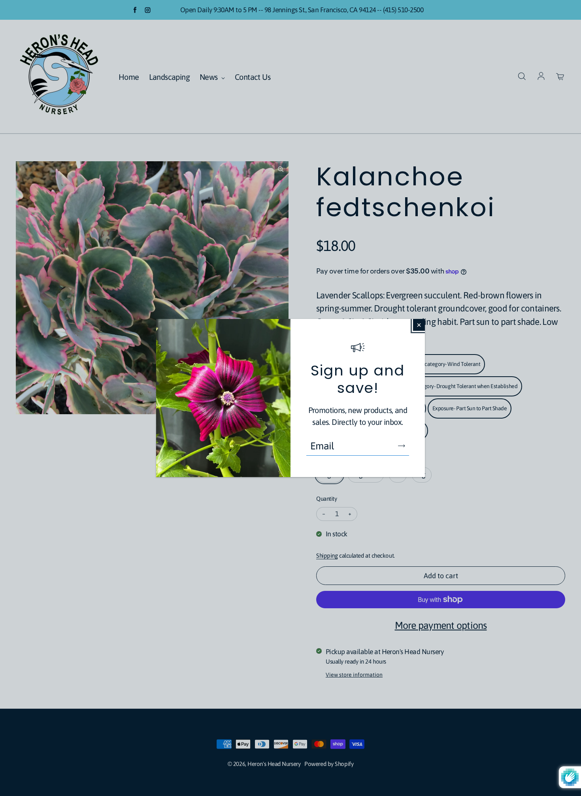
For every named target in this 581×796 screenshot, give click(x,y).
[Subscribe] (401, 446)
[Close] (419, 325)
